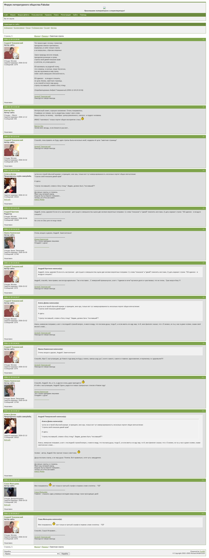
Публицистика (37, 28)
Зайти (75, 15)
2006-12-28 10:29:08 (11, 39)
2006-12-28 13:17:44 (11, 170)
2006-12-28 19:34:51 (11, 343)
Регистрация (66, 15)
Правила (48, 15)
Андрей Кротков (11, 212)
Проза (28, 28)
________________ (41, 246)
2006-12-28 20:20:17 (11, 513)
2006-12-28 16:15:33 (11, 229)
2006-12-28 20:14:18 (11, 480)
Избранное (8, 28)
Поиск (56, 15)
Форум (12, 15)
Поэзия (47, 28)
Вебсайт (7, 199)
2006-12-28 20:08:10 (11, 411)
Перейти (7, 551)
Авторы (54, 28)
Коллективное (19, 28)
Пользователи (37, 15)
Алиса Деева (10, 174)
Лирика (45, 36)
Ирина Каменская (12, 233)
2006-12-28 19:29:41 (11, 263)
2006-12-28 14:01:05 (11, 208)
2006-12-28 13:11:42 (11, 136)
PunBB (202, 551)
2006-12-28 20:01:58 (11, 377)
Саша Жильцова (11, 484)
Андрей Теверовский (13, 43)
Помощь (83, 15)
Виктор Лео (9, 111)
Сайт (6, 15)
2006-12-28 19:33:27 (11, 297)
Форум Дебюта (24, 15)
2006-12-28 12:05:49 (11, 107)
